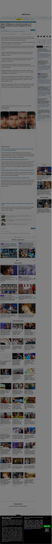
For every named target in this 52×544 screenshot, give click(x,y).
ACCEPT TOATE (47, 526)
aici (8, 535)
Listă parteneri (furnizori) (28, 529)
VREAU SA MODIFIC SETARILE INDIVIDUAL (47, 530)
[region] (26, 530)
